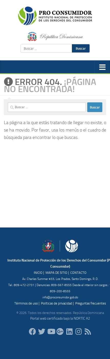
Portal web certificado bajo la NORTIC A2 (60, 318)
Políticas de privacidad (56, 303)
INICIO (38, 273)
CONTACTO (78, 273)
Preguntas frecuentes (90, 303)
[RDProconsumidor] (50, 331)
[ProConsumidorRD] (32, 331)
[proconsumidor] (69, 331)
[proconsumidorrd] (41, 331)
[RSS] (87, 331)
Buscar (81, 48)
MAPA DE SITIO (56, 273)
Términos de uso (26, 303)
